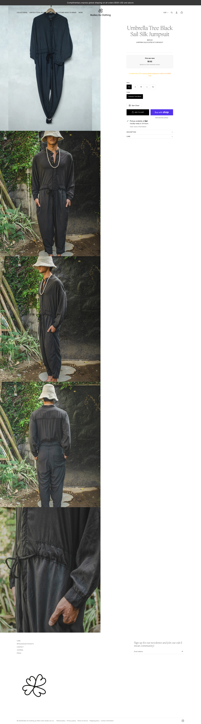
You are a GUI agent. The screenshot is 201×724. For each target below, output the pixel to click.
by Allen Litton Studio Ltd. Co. (44, 721)
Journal (20, 650)
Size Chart (135, 105)
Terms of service (82, 721)
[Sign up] (182, 651)
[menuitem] (22, 12)
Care (128, 136)
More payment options (161, 117)
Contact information (107, 721)
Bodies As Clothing (28, 721)
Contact (20, 647)
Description (131, 132)
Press (19, 653)
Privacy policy (71, 721)
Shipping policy (94, 721)
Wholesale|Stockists (25, 644)
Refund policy (61, 721)
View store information (138, 127)
